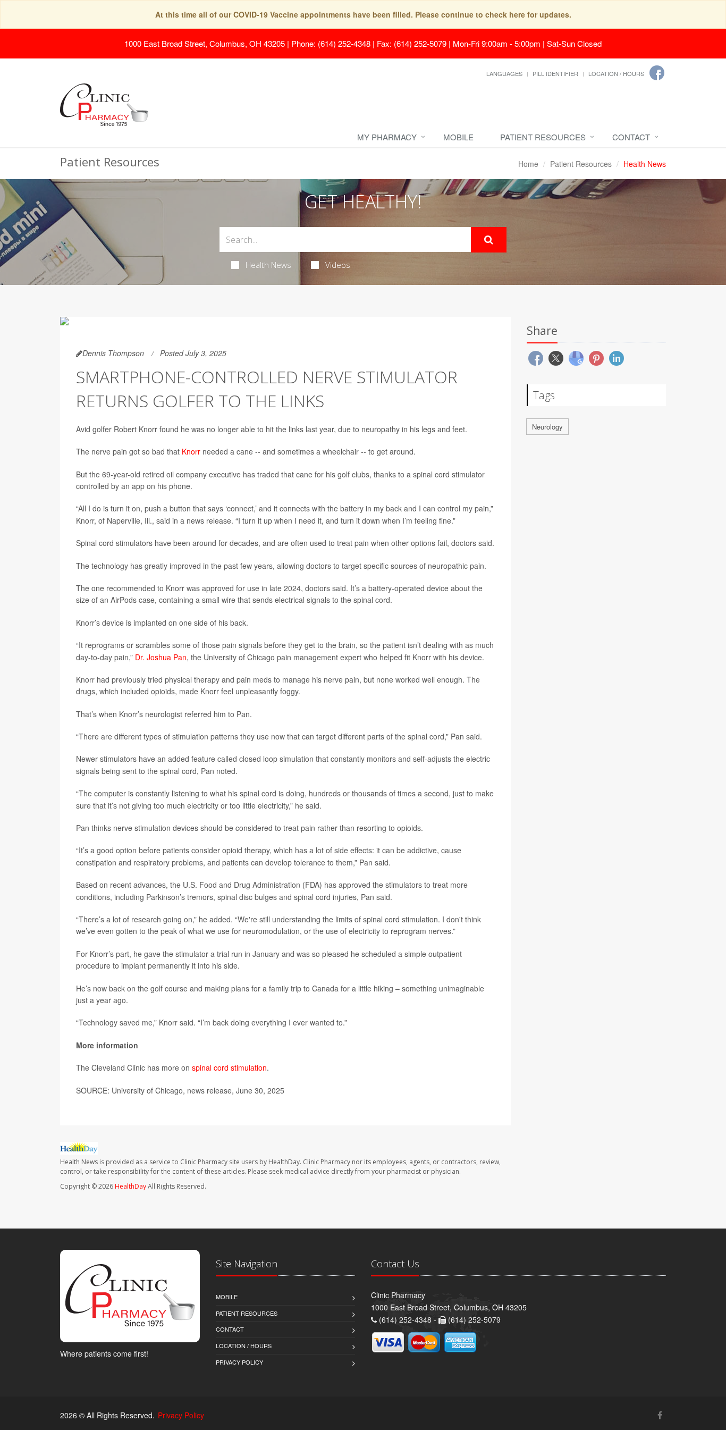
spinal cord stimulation (229, 1067)
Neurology (547, 427)
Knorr (191, 451)
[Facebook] (656, 72)
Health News (268, 264)
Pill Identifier (555, 73)
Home (528, 163)
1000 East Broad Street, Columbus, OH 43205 (204, 43)
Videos (337, 264)
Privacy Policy (239, 1362)
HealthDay (130, 1186)
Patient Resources (543, 136)
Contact (631, 136)
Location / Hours (616, 73)
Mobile (458, 136)
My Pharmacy (387, 136)
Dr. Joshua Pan (161, 657)
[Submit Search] (488, 240)
